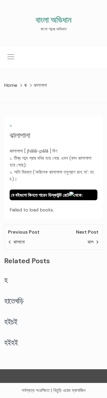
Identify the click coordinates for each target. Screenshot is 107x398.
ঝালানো (19, 242)
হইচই (11, 322)
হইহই (11, 342)
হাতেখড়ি (14, 301)
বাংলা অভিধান (53, 20)
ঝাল (91, 242)
